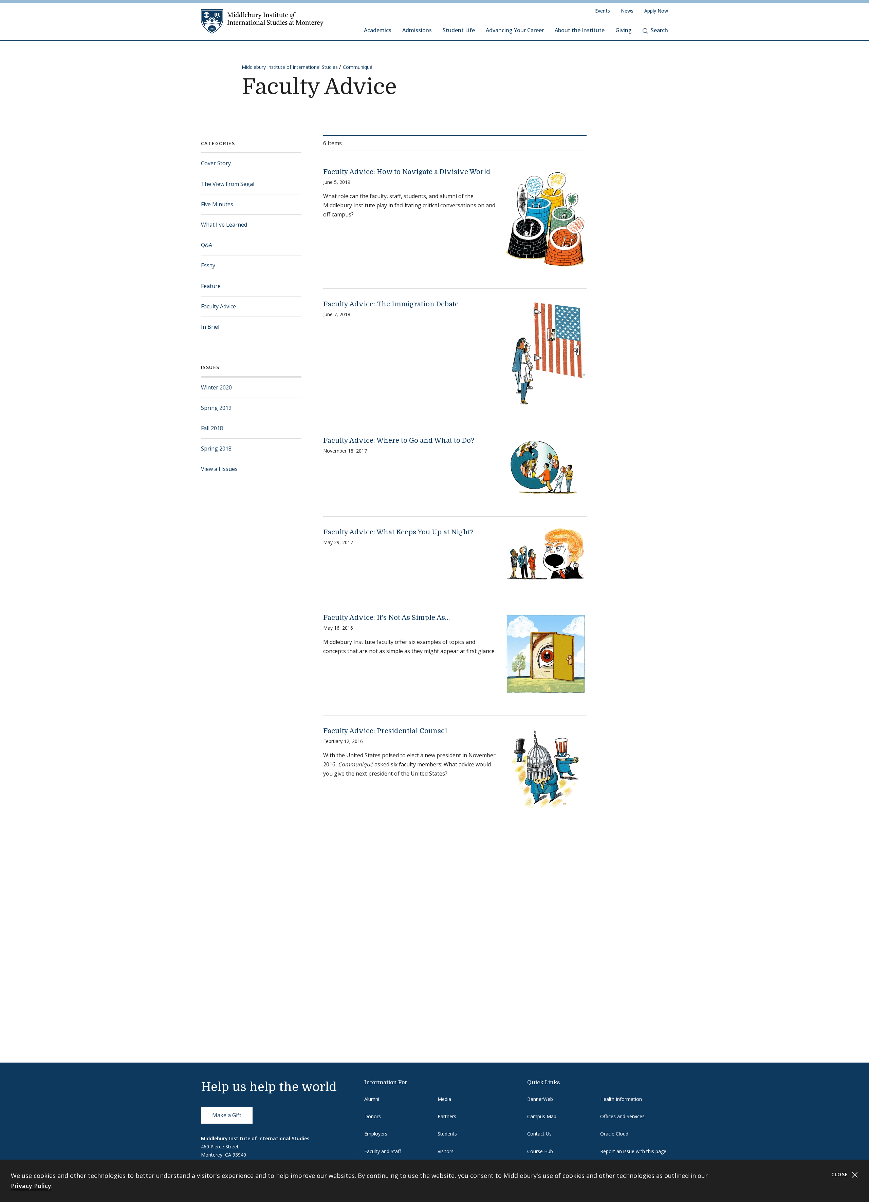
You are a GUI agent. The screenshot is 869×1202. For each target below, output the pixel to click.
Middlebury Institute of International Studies (290, 67)
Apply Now (656, 10)
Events (602, 10)
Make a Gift (226, 1115)
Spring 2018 (216, 448)
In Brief (210, 326)
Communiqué (357, 67)
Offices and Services (622, 1116)
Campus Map (541, 1116)
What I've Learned (224, 224)
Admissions (417, 30)
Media (444, 1099)
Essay (208, 265)
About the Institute (580, 30)
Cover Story (216, 163)
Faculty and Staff (382, 1151)
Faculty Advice (218, 306)
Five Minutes (217, 204)
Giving (623, 30)
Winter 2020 (216, 387)
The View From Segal (227, 184)
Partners (447, 1116)
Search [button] (659, 30)
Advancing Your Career (515, 30)
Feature (211, 286)
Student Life (459, 30)
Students (447, 1133)
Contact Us (539, 1133)
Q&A (206, 245)
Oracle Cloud (614, 1133)
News (627, 10)
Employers (375, 1133)
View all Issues (219, 469)
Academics (377, 30)
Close (840, 1174)
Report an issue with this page (633, 1151)
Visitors (446, 1151)
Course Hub (540, 1151)
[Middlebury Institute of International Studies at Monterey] (262, 21)
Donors (372, 1116)
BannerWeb (540, 1099)
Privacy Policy (31, 1186)
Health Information (621, 1099)
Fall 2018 (212, 428)
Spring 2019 (216, 408)
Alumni (371, 1099)
